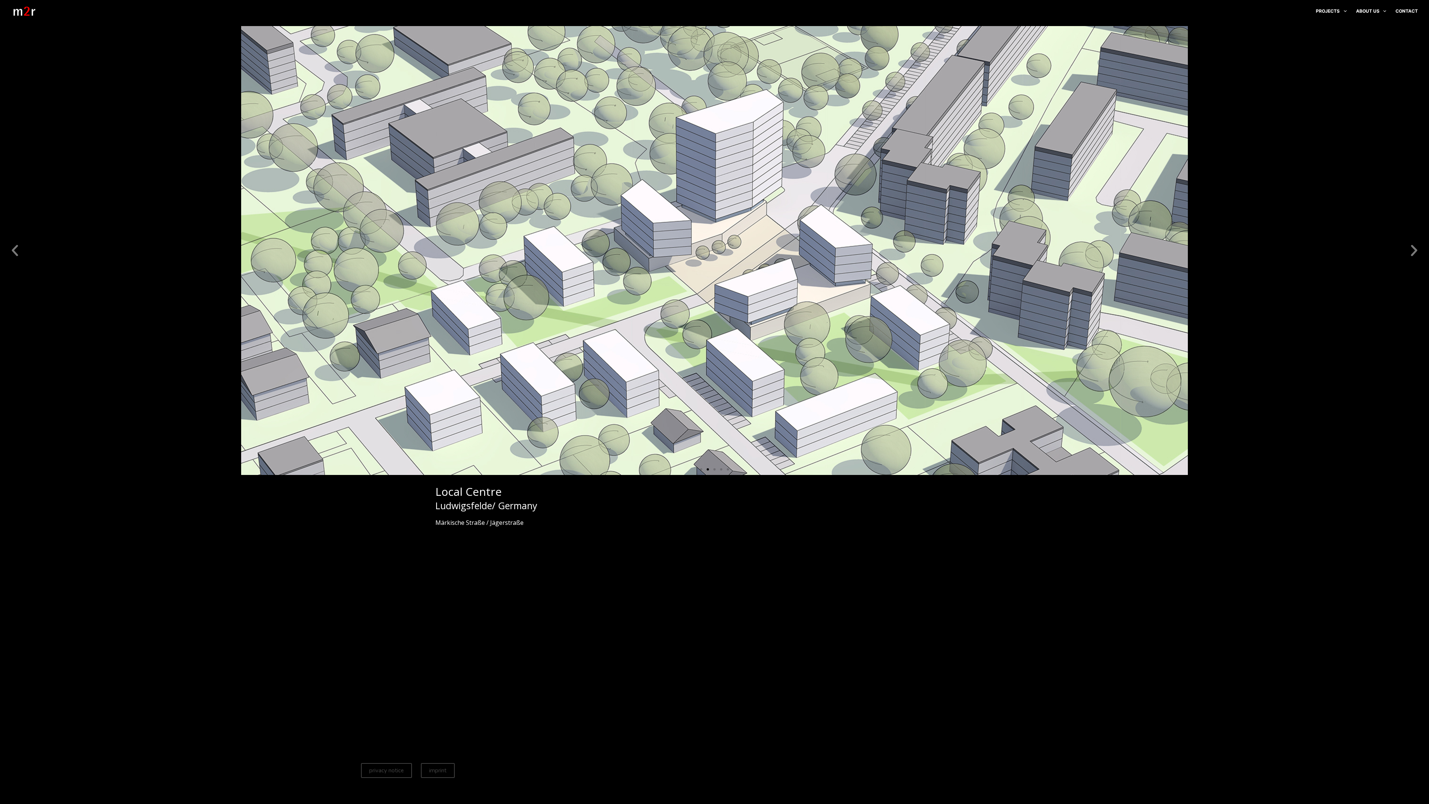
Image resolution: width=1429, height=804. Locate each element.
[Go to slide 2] (708, 469)
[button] (14, 250)
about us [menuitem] (1368, 11)
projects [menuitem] (1328, 11)
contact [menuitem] (1407, 11)
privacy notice (386, 770)
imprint (438, 770)
